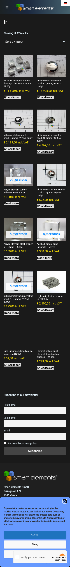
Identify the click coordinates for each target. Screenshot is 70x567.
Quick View (18, 74)
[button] (64, 501)
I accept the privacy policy (22, 443)
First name (9, 405)
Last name (9, 417)
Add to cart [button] (14, 97)
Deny (35, 544)
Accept (35, 534)
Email (7, 430)
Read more (11, 203)
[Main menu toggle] (7, 7)
